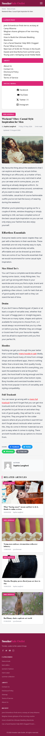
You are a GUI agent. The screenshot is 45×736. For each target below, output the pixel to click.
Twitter (28, 447)
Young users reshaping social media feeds (22, 54)
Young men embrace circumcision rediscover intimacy (21, 545)
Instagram (23, 104)
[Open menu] (41, 3)
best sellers (5, 665)
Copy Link (23, 451)
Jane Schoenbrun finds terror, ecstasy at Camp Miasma (20, 712)
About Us (8, 66)
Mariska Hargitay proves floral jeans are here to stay (22, 582)
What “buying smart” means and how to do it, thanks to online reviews (21, 508)
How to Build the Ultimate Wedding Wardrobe (18, 720)
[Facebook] (3, 650)
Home (4, 9)
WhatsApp (9, 451)
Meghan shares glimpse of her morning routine (18, 716)
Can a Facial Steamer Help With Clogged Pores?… (18, 724)
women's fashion (8, 669)
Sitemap (7, 75)
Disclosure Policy (11, 72)
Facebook (15, 447)
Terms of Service (11, 77)
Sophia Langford (10, 126)
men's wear (6, 673)
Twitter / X (24, 99)
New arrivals (11, 9)
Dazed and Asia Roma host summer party (22, 52)
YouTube (24, 95)
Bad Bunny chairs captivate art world (18, 618)
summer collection (8, 677)
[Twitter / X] (6, 650)
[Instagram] (13, 650)
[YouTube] (10, 650)
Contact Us (8, 69)
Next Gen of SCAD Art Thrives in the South (22, 49)
